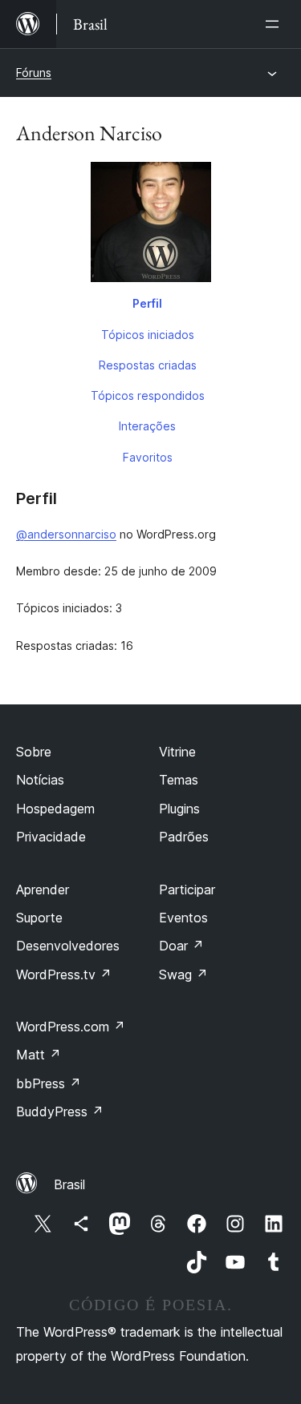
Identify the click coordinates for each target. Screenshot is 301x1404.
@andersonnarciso (66, 534)
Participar (187, 890)
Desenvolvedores (68, 946)
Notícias (40, 780)
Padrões (184, 837)
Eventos (183, 918)
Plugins (179, 809)
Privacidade (51, 837)
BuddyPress (60, 1111)
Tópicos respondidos (148, 395)
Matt (38, 1055)
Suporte (39, 918)
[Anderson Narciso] (150, 225)
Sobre (33, 752)
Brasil (69, 1184)
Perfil (147, 303)
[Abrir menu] (275, 24)
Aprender (42, 890)
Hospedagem (55, 809)
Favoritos (148, 457)
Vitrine (177, 752)
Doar (181, 946)
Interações (147, 426)
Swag (183, 974)
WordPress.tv (64, 974)
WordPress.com (70, 1027)
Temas (178, 780)
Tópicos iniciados (147, 334)
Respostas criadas (148, 365)
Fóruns (33, 72)
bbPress (48, 1083)
